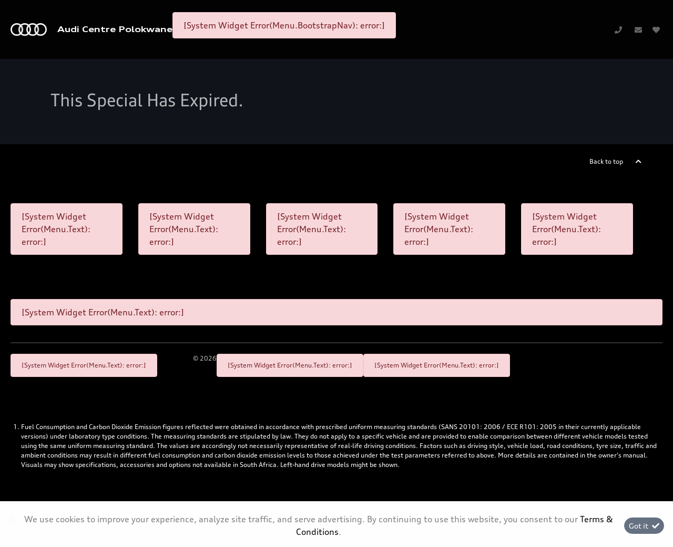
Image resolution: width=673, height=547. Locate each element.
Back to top (606, 161)
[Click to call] (618, 29)
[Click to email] (638, 29)
